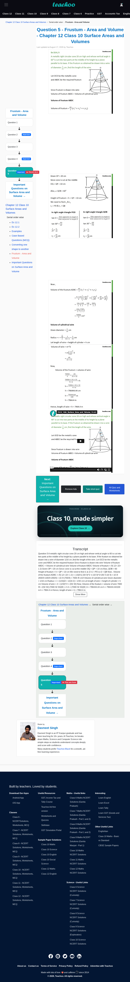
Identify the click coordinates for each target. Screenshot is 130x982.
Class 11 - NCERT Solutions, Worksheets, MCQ (23, 887)
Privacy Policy (66, 966)
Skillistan (45, 825)
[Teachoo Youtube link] (72, 956)
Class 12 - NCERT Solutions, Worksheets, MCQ (23, 900)
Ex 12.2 (15, 227)
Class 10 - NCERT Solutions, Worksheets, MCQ (23, 874)
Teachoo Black (63, 749)
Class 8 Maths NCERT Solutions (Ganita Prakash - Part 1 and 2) (80, 828)
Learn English (104, 798)
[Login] (121, 5)
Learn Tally (103, 808)
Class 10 (32, 13)
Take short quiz (93, 489)
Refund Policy (81, 966)
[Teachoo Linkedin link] (79, 956)
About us (21, 966)
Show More (80, 594)
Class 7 (66, 13)
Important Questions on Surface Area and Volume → (19, 190)
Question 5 (20, 172)
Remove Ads (71, 489)
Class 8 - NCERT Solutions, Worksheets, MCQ (23, 847)
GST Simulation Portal (51, 830)
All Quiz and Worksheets (114, 489)
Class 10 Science (49, 849)
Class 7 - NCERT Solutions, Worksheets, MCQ (23, 834)
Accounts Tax (112, 13)
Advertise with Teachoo (101, 966)
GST (99, 13)
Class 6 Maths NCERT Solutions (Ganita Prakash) (80, 802)
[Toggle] (7, 4)
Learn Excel (103, 803)
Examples (17, 231)
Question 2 (19, 135)
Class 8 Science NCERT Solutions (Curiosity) (78, 917)
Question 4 (19, 159)
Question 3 (13, 147)
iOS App (16, 803)
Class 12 (7, 13)
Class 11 (19, 13)
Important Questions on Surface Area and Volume (22, 267)
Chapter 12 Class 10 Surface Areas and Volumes (26, 22)
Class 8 (55, 13)
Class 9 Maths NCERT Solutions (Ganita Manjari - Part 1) (80, 841)
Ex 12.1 (15, 222)
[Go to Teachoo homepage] (63, 4)
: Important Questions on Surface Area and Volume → (47, 489)
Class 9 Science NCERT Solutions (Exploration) (78, 930)
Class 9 (44, 13)
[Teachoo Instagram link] (58, 956)
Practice (89, 13)
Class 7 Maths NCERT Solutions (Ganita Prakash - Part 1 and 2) (80, 815)
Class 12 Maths (48, 869)
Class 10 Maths (48, 844)
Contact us (33, 966)
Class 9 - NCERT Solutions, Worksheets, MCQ (23, 861)
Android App (18, 798)
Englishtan (103, 831)
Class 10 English (49, 854)
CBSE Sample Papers (108, 845)
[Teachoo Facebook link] (51, 956)
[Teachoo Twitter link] (65, 956)
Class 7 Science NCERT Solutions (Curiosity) (78, 904)
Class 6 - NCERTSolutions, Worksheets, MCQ (21, 821)
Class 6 (78, 13)
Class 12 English (49, 874)
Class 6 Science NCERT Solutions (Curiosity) (78, 891)
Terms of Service (49, 966)
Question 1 (13, 122)
